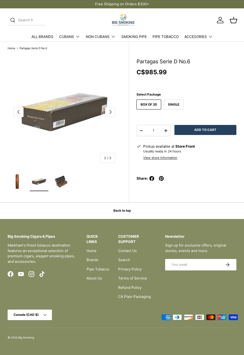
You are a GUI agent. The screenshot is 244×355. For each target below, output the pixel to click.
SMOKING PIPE (134, 36)
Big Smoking (26, 337)
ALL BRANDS (42, 36)
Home (11, 48)
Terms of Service (132, 278)
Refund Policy (130, 287)
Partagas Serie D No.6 (33, 48)
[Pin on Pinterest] (161, 178)
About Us (94, 278)
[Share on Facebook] (152, 178)
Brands (92, 260)
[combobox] (27, 20)
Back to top (122, 210)
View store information (160, 158)
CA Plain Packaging (134, 296)
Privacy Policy (130, 269)
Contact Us (127, 250)
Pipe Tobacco (97, 269)
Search (124, 260)
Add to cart (205, 130)
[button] (233, 20)
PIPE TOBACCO (165, 36)
